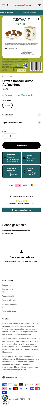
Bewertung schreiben (21, 210)
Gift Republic (7, 76)
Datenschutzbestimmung (10, 290)
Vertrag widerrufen (9, 311)
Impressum (6, 285)
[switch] (5, 402)
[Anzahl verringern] (5, 136)
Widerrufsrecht (8, 296)
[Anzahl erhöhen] (15, 136)
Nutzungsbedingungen (10, 305)
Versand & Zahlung (9, 300)
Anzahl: (5, 131)
